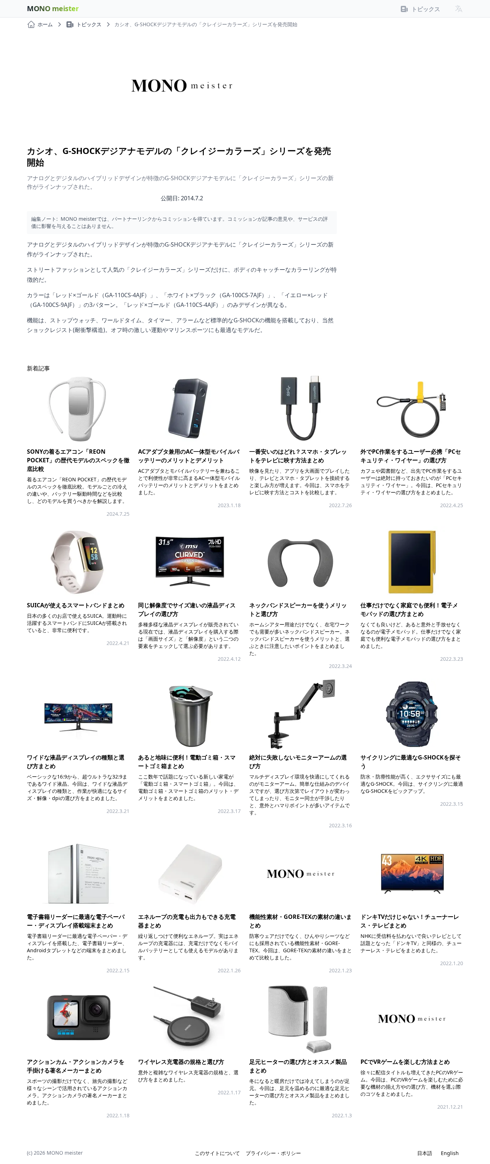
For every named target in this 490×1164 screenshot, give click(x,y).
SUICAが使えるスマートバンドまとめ (75, 605)
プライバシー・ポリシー (273, 1153)
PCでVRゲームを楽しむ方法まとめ (405, 1062)
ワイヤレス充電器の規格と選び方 (181, 1062)
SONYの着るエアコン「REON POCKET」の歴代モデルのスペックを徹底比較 (78, 460)
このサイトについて (217, 1153)
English (450, 1153)
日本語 (424, 1153)
